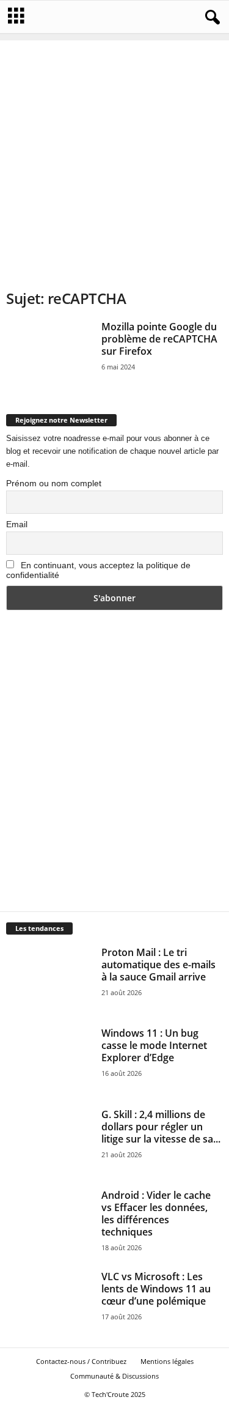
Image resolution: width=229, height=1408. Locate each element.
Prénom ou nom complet (53, 483)
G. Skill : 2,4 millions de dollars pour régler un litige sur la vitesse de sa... (160, 1127)
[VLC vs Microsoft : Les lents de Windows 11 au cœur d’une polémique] (49, 1303)
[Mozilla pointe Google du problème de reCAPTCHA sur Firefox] (49, 353)
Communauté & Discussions (114, 1375)
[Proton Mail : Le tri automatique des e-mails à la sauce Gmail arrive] (49, 979)
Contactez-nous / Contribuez (81, 1361)
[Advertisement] (114, 155)
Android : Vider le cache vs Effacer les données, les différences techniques (156, 1213)
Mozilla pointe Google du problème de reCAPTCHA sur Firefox (159, 339)
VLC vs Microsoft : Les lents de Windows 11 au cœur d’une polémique (156, 1289)
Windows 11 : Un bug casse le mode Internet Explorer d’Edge (154, 1045)
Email (16, 524)
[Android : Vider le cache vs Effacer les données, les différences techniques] (49, 1221)
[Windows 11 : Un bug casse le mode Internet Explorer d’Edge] (49, 1059)
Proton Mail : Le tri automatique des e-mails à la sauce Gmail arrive (158, 965)
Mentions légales (167, 1361)
